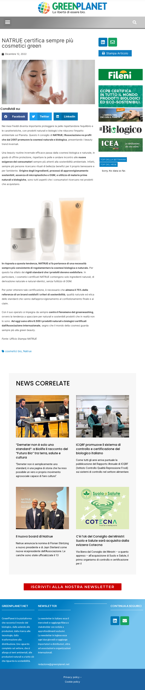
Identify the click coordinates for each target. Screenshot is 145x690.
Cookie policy (72, 681)
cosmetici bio (13, 351)
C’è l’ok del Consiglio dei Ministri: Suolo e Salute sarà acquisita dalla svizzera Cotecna (102, 540)
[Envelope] (112, 42)
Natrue (27, 351)
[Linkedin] (102, 42)
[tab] (113, 159)
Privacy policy (71, 677)
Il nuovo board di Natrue (34, 536)
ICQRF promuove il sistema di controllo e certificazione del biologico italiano (98, 449)
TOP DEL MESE (108, 164)
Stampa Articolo (117, 53)
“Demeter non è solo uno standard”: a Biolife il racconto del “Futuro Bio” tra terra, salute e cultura (42, 451)
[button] (7, 22)
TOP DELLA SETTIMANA (113, 159)
